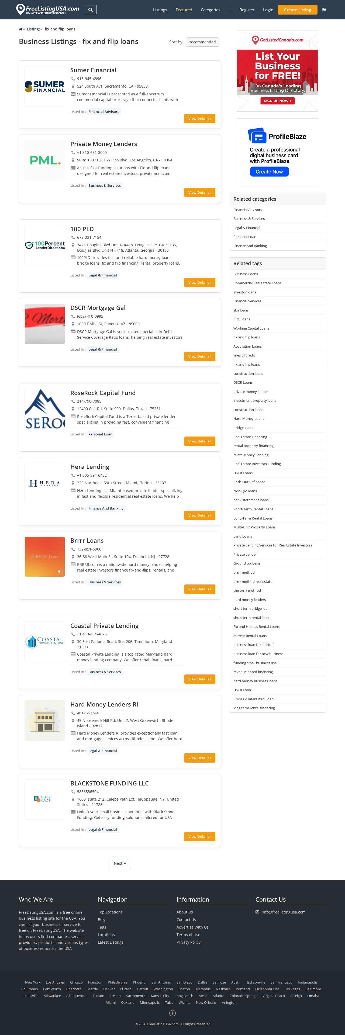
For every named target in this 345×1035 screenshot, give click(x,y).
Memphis (203, 988)
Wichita (185, 1002)
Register (247, 9)
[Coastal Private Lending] (45, 642)
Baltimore (313, 988)
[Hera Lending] (45, 483)
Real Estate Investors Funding (257, 463)
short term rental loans (251, 617)
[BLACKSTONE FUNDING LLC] (45, 799)
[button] (324, 10)
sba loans (241, 310)
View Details (199, 118)
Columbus (29, 988)
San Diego (184, 982)
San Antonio (161, 982)
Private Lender (245, 554)
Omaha (313, 995)
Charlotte (73, 988)
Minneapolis (150, 1002)
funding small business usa (255, 662)
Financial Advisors (103, 111)
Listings (160, 9)
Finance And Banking (105, 508)
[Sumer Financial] (45, 86)
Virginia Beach (274, 995)
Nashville (223, 988)
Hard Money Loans (248, 418)
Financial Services (247, 301)
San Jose (219, 982)
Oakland (127, 1002)
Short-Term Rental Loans (253, 509)
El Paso (126, 988)
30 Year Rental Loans (250, 635)
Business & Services (104, 185)
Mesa (203, 995)
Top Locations (110, 912)
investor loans (244, 292)
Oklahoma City (267, 988)
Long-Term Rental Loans (252, 518)
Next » (120, 863)
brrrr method (244, 572)
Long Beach (184, 995)
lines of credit (244, 355)
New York (32, 982)
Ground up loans (246, 563)
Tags (102, 927)
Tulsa (169, 1002)
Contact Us (186, 919)
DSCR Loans (243, 382)
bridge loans (243, 427)
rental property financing (253, 445)
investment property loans (254, 400)
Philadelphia (117, 982)
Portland (243, 988)
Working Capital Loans (251, 328)
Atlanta (218, 995)
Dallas (202, 982)
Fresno (115, 995)
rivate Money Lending (250, 454)
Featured (184, 9)
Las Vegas (292, 988)
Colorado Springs (243, 995)
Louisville (30, 995)
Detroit (142, 988)
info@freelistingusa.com (284, 912)
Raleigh (296, 995)
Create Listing (297, 9)
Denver (109, 988)
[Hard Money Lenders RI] (45, 720)
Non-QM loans (245, 491)
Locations (106, 934)
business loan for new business (258, 653)
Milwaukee (52, 995)
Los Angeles (55, 982)
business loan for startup (253, 644)
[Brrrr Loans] (45, 557)
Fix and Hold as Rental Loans (256, 626)
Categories (210, 9)
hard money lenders (249, 599)
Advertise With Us (193, 927)
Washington (163, 988)
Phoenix (139, 982)
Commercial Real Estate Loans (257, 283)
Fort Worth (52, 988)
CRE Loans (241, 319)
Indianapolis (308, 982)
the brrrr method (247, 590)
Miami (111, 1002)
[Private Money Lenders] (45, 160)
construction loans (248, 373)
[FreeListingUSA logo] (47, 9)
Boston (184, 988)
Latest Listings (110, 942)
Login (268, 9)
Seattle (92, 988)
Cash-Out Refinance (249, 481)
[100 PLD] (45, 245)
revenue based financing (253, 671)
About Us (185, 912)
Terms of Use (188, 934)
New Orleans (206, 1002)
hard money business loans (255, 681)
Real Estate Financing (250, 436)
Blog (102, 919)
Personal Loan (100, 434)
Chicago (76, 982)
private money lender (250, 391)
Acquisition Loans (247, 346)
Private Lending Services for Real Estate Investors (272, 545)
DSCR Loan (242, 689)
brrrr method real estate (252, 581)
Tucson (98, 995)
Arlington (229, 1002)
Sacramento (136, 995)
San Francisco (281, 982)
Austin (236, 982)
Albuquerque (76, 995)
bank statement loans (250, 499)
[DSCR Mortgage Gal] (45, 324)
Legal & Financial (102, 275)
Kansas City (160, 995)
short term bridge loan (251, 608)
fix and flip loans (246, 337)
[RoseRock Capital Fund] (45, 409)
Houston (95, 982)
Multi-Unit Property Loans (254, 527)
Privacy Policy (189, 942)
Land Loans (242, 536)
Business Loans (245, 273)
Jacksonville (256, 982)
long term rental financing (254, 707)
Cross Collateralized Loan (253, 699)
